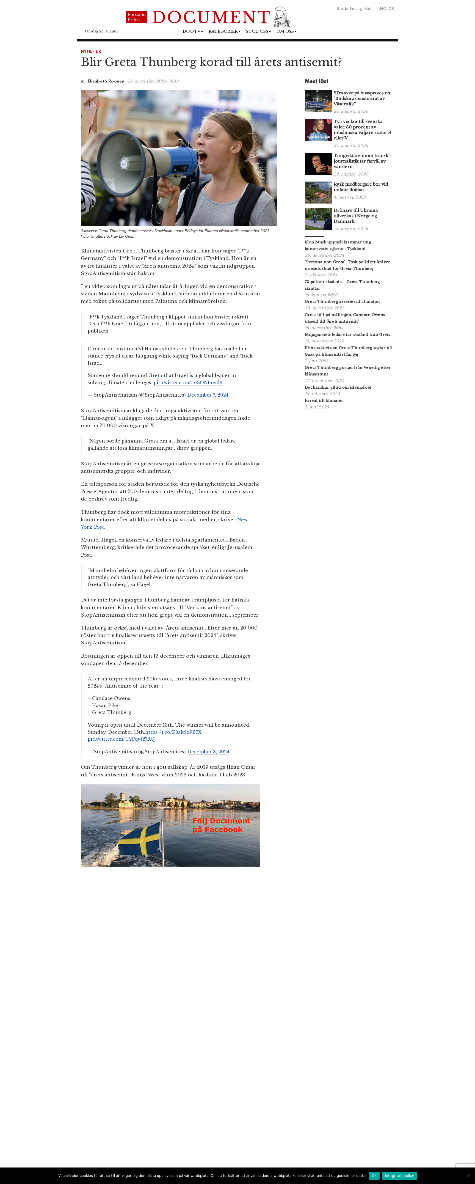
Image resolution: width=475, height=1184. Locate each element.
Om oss (285, 31)
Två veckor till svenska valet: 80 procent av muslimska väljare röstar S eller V (362, 130)
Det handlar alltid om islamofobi (338, 387)
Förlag (356, 8)
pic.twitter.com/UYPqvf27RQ (121, 739)
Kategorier (223, 31)
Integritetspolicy (399, 1175)
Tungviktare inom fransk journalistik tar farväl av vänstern (361, 161)
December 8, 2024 (208, 751)
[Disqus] (179, 947)
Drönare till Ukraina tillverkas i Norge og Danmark (356, 216)
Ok (374, 1175)
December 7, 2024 (207, 395)
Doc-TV (191, 31)
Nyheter (91, 52)
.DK (391, 8)
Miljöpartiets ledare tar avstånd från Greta (348, 334)
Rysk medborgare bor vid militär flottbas (361, 187)
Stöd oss (257, 31)
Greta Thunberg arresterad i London (342, 301)
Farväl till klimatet (324, 400)
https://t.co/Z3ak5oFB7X (173, 732)
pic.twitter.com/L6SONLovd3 (188, 382)
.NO (382, 8)
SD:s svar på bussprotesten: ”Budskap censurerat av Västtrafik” (362, 98)
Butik (341, 8)
